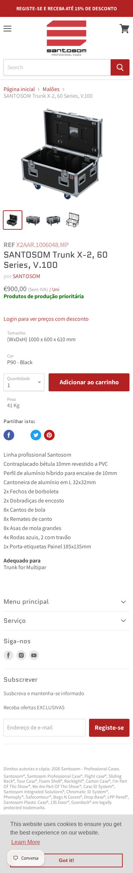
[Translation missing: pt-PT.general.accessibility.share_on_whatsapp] (22, 435)
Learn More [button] (25, 842)
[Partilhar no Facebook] (9, 435)
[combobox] (57, 67)
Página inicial (19, 89)
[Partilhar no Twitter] (36, 435)
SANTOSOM (26, 276)
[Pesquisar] (120, 67)
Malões (51, 89)
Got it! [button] (66, 860)
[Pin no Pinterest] (49, 435)
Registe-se (109, 727)
